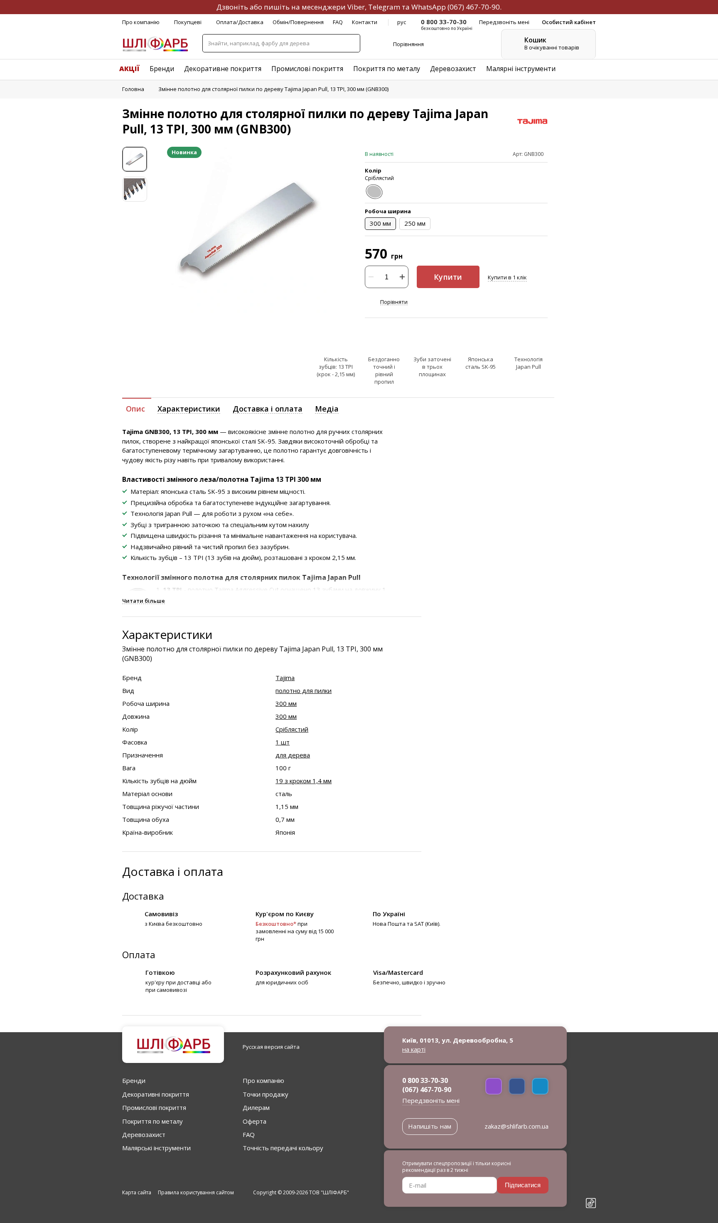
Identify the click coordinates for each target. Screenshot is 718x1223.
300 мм (286, 703)
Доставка (143, 896)
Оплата (138, 954)
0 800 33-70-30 (425, 1080)
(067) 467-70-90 (474, 7)
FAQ (338, 22)
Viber (356, 7)
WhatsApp (428, 7)
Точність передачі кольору (283, 1148)
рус (401, 22)
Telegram (384, 7)
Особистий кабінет (569, 22)
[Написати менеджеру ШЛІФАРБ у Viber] (493, 1086)
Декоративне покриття (222, 68)
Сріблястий (291, 729)
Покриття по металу (386, 68)
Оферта (254, 1121)
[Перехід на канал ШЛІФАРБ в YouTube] (591, 1189)
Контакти (364, 22)
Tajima (285, 677)
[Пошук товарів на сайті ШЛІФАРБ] (351, 43)
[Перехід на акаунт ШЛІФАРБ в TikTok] (591, 1204)
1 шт (282, 742)
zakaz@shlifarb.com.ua (516, 1126)
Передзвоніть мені (431, 1100)
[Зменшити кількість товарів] (371, 277)
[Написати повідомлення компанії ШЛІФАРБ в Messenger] (517, 1086)
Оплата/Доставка (239, 22)
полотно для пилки (303, 690)
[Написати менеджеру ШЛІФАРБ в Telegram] (540, 1086)
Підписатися (523, 1184)
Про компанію (141, 22)
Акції (129, 68)
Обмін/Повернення (298, 22)
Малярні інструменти (521, 68)
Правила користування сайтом (196, 1192)
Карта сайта (136, 1192)
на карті (413, 1049)
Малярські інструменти (156, 1148)
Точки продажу (265, 1094)
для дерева (292, 755)
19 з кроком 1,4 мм (303, 781)
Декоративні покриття (155, 1094)
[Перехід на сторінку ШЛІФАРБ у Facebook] (591, 1160)
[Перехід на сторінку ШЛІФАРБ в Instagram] (591, 1175)
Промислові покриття (307, 68)
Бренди (162, 68)
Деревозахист (453, 68)
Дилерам (256, 1107)
